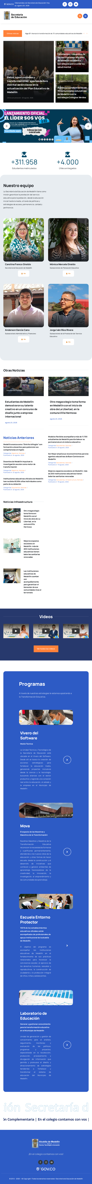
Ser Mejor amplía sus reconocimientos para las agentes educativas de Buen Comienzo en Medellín (68, 456)
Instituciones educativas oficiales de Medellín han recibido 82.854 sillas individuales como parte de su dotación (23, 481)
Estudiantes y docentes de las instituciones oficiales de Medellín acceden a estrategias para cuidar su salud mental (71, 60)
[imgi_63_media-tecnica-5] (46, 710)
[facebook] (64, 4)
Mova (25, 825)
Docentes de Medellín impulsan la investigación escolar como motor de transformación (19, 464)
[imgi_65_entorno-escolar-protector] (46, 895)
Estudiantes (16, 488)
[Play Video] (16, 631)
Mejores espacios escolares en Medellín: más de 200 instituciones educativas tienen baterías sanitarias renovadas (67, 474)
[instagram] (70, 4)
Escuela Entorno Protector (35, 920)
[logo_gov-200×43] (46, 1167)
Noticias (22, 453)
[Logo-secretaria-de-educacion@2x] (15, 11)
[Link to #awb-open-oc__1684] (85, 16)
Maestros (15, 453)
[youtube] (76, 4)
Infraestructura (71, 480)
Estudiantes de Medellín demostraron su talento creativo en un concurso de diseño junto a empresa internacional (21, 409)
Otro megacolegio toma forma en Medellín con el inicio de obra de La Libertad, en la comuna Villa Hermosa (32, 518)
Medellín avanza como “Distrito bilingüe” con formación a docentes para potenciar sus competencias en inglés (22, 447)
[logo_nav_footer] (46, 1139)
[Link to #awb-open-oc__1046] (80, 16)
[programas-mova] (46, 803)
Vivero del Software (29, 735)
